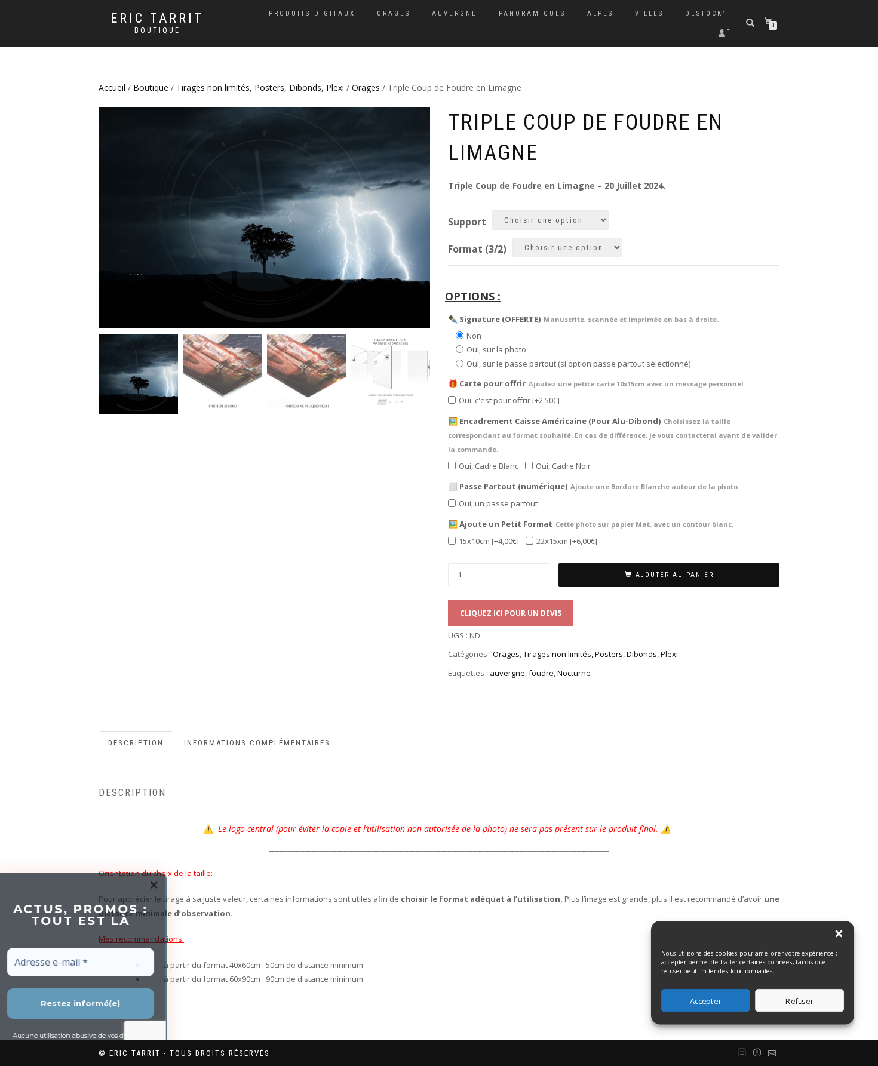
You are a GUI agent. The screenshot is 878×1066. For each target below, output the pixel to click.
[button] (839, 934)
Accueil (112, 87)
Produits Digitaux (312, 13)
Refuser (799, 1001)
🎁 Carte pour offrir (596, 383)
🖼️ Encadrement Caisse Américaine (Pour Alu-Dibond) (612, 435)
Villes (649, 13)
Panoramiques (532, 13)
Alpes (600, 13)
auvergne (507, 673)
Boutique (157, 30)
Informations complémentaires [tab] (257, 742)
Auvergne (454, 13)
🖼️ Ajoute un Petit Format (590, 523)
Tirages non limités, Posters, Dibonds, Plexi (260, 87)
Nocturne (574, 673)
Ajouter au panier (675, 575)
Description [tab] (136, 742)
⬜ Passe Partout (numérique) (593, 486)
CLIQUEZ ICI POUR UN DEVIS (510, 613)
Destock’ (705, 13)
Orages (393, 13)
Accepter (706, 1001)
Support (467, 222)
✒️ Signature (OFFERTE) (583, 319)
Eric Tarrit (157, 18)
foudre (541, 673)
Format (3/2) (477, 249)
